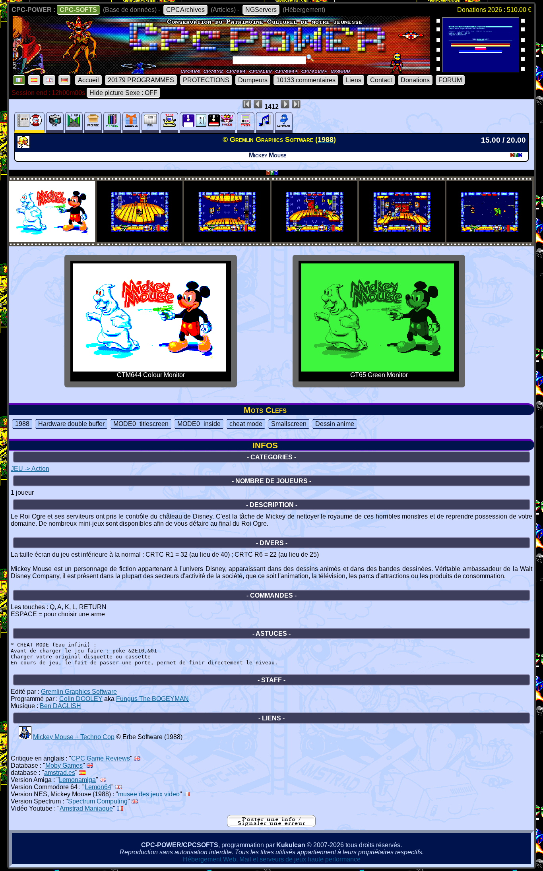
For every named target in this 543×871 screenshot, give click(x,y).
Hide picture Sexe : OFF (123, 92)
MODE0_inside (199, 423)
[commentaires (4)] (284, 122)
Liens (353, 80)
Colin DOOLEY (81, 698)
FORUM (450, 80)
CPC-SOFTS (78, 9)
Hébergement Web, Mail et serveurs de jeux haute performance (272, 859)
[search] (310, 58)
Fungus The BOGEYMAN (152, 698)
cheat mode (245, 423)
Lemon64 (98, 787)
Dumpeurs (253, 80)
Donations (415, 80)
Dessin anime (334, 423)
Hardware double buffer (71, 423)
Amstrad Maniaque (86, 808)
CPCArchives (185, 9)
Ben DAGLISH (60, 706)
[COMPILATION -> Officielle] (25, 737)
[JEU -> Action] (24, 146)
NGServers (261, 9)
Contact (381, 80)
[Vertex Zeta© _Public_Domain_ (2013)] (480, 69)
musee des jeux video (149, 794)
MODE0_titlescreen (141, 423)
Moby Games (64, 765)
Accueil (88, 80)
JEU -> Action (30, 468)
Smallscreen (288, 423)
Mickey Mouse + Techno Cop (73, 737)
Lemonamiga (77, 779)
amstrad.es (59, 772)
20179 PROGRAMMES (141, 80)
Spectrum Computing (98, 801)
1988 (22, 423)
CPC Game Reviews (100, 758)
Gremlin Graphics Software (79, 691)
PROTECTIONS (206, 80)
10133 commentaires (305, 80)
